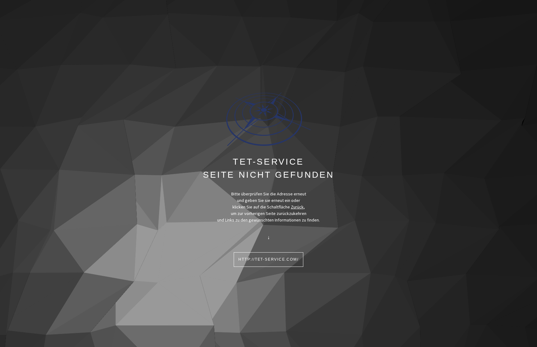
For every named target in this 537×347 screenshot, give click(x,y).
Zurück (297, 207)
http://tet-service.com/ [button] (268, 259)
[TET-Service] (268, 118)
